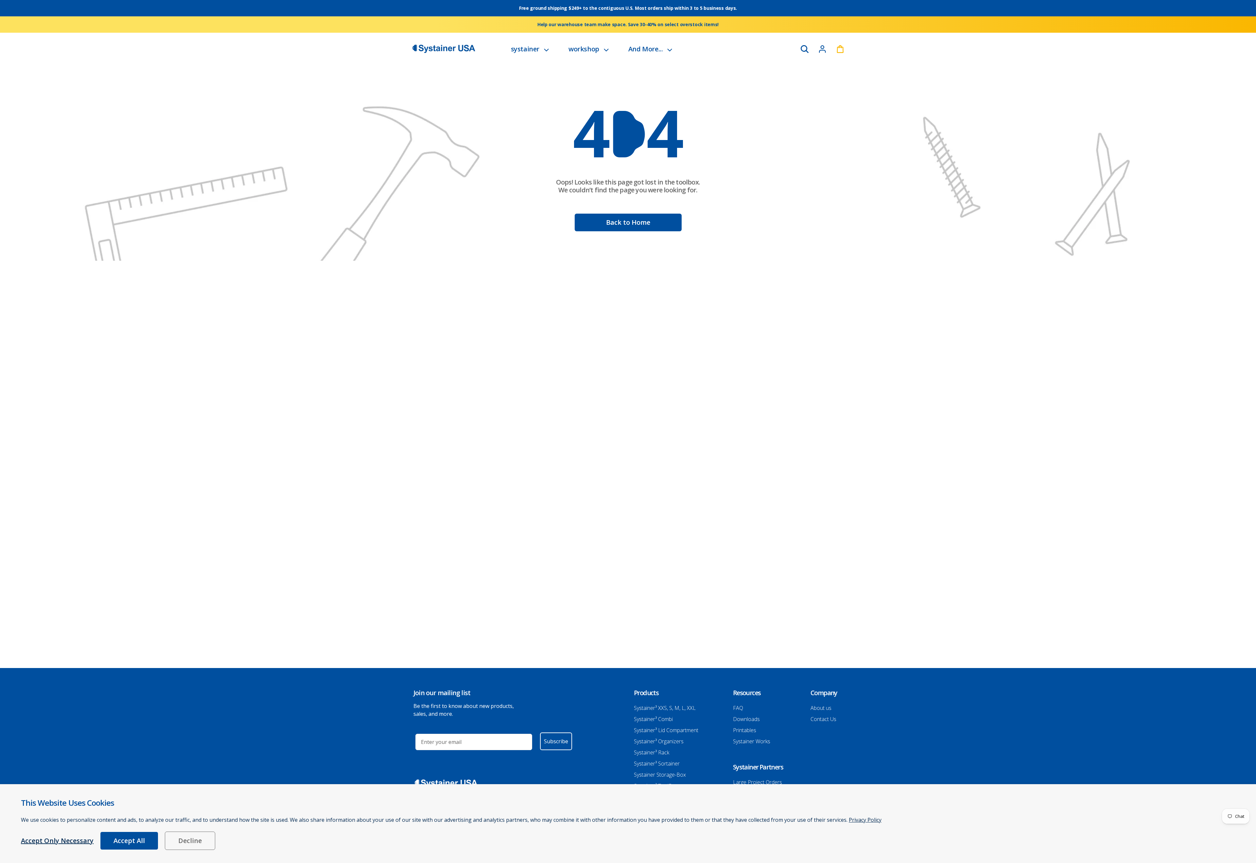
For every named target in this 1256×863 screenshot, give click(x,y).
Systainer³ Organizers (659, 741)
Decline (190, 840)
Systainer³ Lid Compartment (666, 730)
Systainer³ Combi (653, 719)
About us (821, 708)
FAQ (738, 708)
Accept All (129, 840)
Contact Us (823, 719)
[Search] (805, 49)
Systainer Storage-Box (660, 774)
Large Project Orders (757, 782)
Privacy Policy (865, 819)
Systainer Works (751, 741)
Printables (744, 730)
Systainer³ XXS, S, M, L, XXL (665, 708)
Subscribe (556, 741)
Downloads (746, 719)
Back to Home (628, 222)
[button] (530, 49)
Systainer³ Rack (651, 752)
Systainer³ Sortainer (657, 763)
